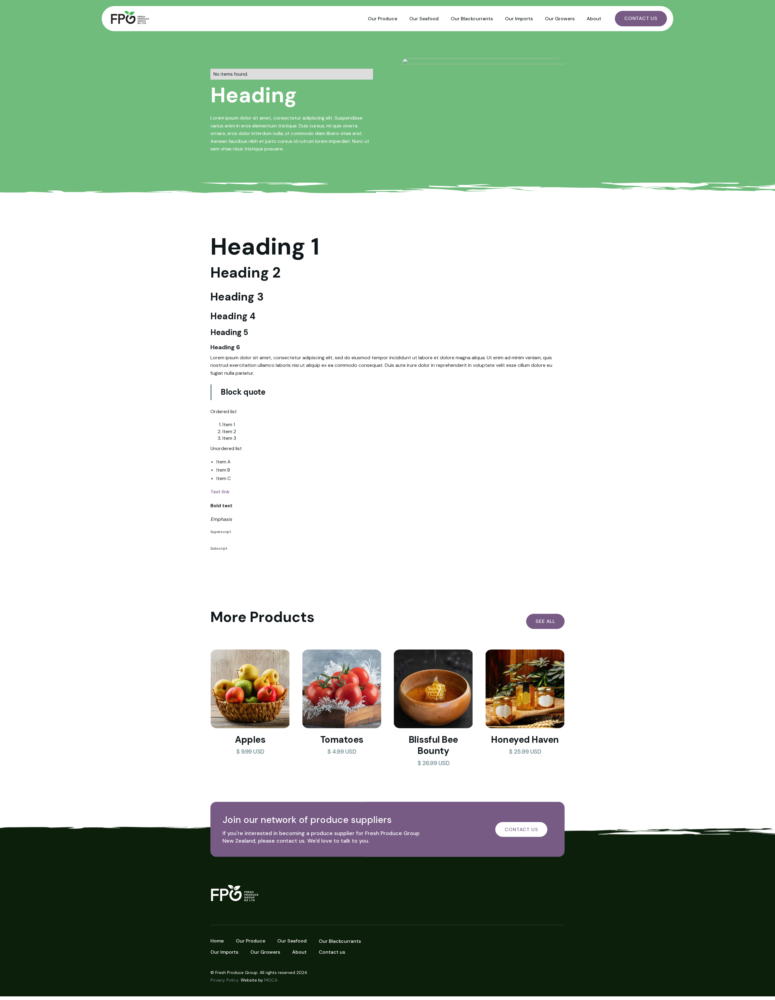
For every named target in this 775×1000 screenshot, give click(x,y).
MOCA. (271, 980)
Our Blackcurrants (472, 18)
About (594, 18)
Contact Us (641, 18)
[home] (235, 18)
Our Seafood (424, 18)
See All (545, 621)
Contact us (332, 952)
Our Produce (382, 18)
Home (217, 941)
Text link (219, 491)
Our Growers (560, 18)
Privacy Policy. (224, 980)
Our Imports (519, 18)
